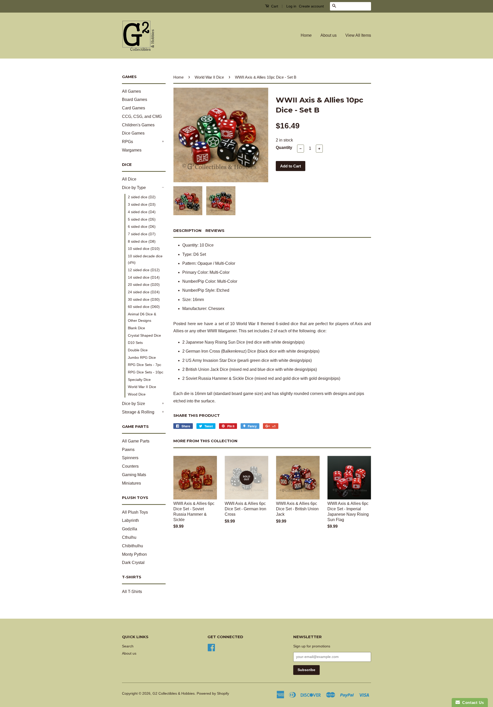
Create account (311, 6)
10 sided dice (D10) (144, 249)
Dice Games (133, 133)
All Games (131, 91)
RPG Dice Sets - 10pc (145, 372)
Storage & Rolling (138, 412)
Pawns (128, 449)
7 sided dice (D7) (142, 234)
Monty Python (134, 554)
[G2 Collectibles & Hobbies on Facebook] (211, 647)
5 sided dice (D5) (142, 219)
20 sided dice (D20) (144, 284)
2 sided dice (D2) (142, 197)
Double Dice (138, 350)
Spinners (130, 458)
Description (187, 230)
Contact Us (472, 702)
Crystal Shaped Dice (144, 335)
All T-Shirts (132, 591)
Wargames (131, 150)
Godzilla (129, 529)
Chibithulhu (132, 546)
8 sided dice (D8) (142, 241)
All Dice (129, 179)
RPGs (127, 141)
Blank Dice (136, 328)
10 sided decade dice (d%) (145, 259)
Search (128, 646)
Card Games (133, 108)
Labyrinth (130, 520)
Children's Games (138, 125)
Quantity (284, 147)
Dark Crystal (133, 562)
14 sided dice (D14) (144, 277)
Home (306, 35)
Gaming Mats (134, 475)
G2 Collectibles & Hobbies (174, 693)
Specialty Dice (139, 380)
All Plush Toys (135, 512)
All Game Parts (135, 441)
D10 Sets (135, 343)
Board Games (134, 99)
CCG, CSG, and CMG (142, 116)
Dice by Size (133, 403)
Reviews (214, 230)
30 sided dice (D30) (144, 299)
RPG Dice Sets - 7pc (144, 365)
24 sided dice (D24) (144, 292)
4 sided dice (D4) (142, 212)
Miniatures (131, 483)
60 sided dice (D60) (144, 307)
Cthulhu (129, 537)
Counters (130, 466)
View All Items (358, 35)
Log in (291, 6)
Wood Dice (137, 394)
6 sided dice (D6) (142, 226)
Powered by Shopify (213, 693)
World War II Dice (142, 387)
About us (328, 35)
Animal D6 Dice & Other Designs (142, 317)
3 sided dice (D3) (142, 204)
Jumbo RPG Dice (142, 357)
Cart (274, 6)
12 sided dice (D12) (144, 270)
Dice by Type (134, 187)
